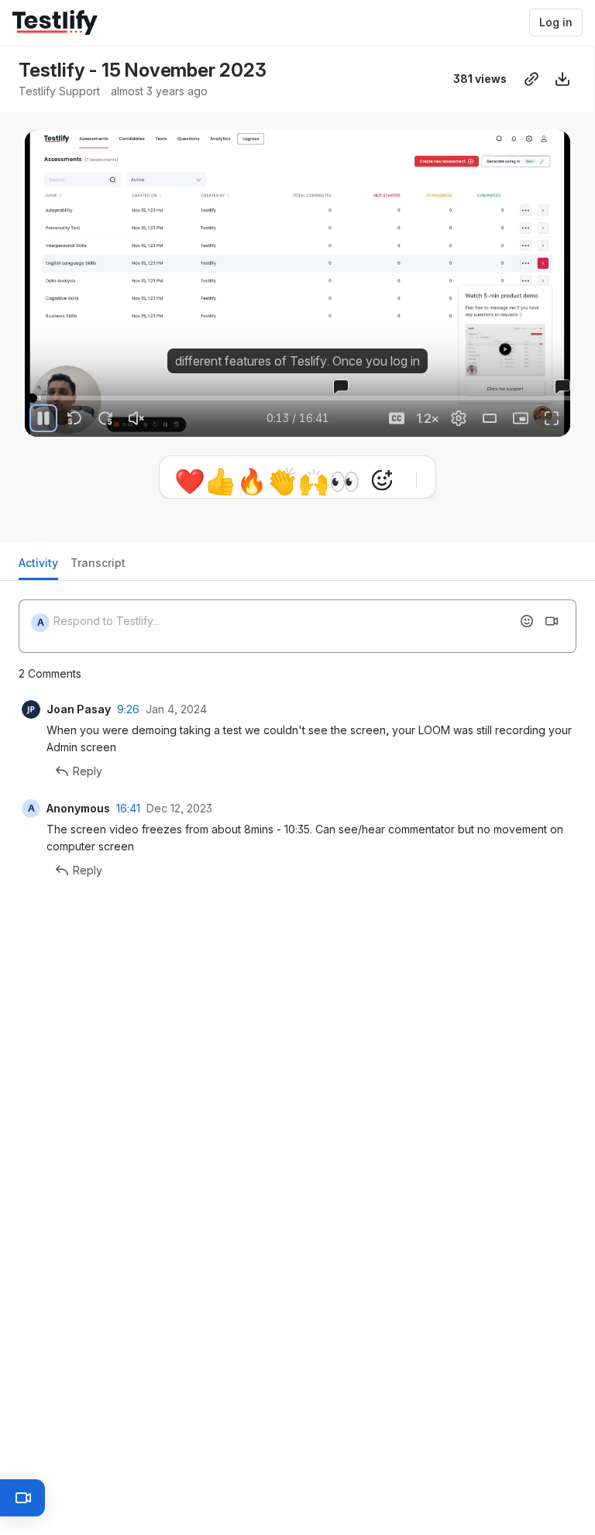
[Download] (562, 79)
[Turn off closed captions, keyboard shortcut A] (396, 418)
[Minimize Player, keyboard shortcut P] (520, 418)
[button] (31, 389)
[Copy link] (531, 79)
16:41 (128, 808)
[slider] (297, 398)
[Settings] (458, 418)
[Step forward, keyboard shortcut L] (105, 418)
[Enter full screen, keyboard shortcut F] (551, 418)
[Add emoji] (526, 621)
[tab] (38, 567)
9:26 (128, 709)
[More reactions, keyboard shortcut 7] (381, 480)
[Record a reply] (551, 621)
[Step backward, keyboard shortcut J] (74, 418)
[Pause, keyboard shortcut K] (43, 418)
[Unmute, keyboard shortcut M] (136, 418)
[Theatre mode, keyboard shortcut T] (489, 418)
